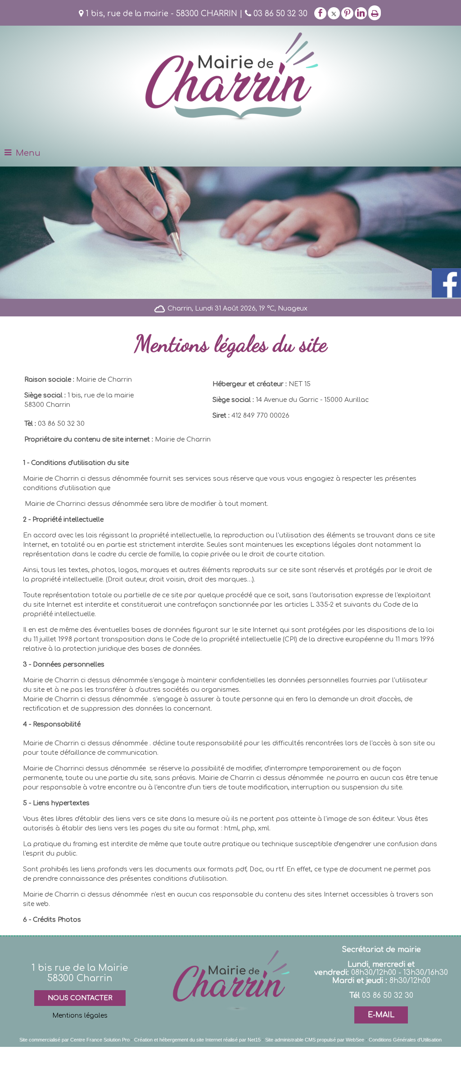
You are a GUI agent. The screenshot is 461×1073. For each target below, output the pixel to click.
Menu (28, 153)
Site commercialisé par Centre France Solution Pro (74, 1039)
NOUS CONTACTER (80, 998)
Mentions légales (80, 1015)
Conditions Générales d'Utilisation (405, 1039)
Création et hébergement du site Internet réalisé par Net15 (197, 1039)
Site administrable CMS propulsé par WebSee (314, 1039)
